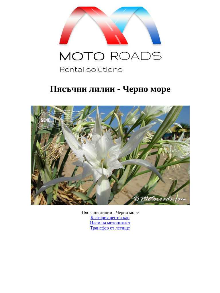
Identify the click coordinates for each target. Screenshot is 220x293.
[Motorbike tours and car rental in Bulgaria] (110, 74)
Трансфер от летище (110, 227)
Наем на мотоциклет (110, 222)
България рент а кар (110, 217)
